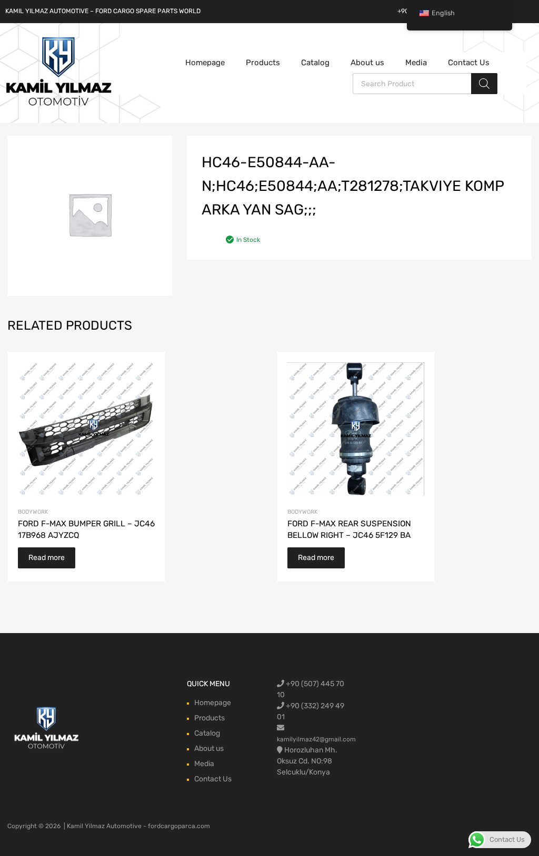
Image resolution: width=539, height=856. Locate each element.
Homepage (205, 62)
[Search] (484, 83)
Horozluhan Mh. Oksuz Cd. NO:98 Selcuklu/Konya (307, 761)
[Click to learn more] (46, 728)
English (443, 13)
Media (416, 62)
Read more (46, 557)
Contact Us (469, 62)
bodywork (33, 511)
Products (263, 62)
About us (367, 62)
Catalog (315, 62)
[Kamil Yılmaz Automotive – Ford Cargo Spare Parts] (59, 104)
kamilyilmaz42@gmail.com (316, 739)
